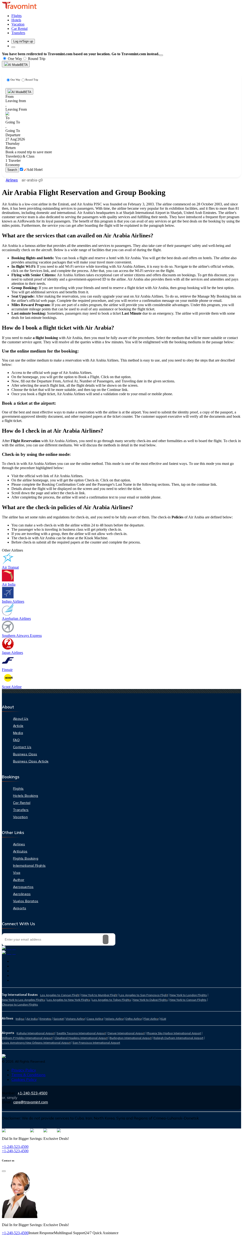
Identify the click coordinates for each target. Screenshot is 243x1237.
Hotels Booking (25, 795)
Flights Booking (25, 858)
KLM (163, 1018)
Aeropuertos (23, 887)
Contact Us (22, 747)
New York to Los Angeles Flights (23, 999)
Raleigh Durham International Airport (178, 1038)
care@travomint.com (30, 1102)
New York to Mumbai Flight (99, 995)
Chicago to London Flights (20, 1004)
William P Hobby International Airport (27, 1038)
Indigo (20, 1018)
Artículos (20, 851)
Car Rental (21, 803)
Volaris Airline (114, 1018)
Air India (32, 1018)
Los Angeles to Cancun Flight (59, 995)
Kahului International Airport (36, 1033)
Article (18, 726)
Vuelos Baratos (25, 901)
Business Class (25, 754)
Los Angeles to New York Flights (68, 999)
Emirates (45, 1018)
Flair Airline (151, 1018)
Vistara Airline (75, 1018)
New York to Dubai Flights (150, 999)
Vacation (20, 817)
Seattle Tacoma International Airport (81, 1033)
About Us (20, 718)
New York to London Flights (188, 995)
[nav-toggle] (13, 47)
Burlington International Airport (131, 1038)
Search (12, 170)
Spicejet (58, 1018)
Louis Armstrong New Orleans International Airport (36, 1042)
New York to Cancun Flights (188, 999)
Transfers (21, 810)
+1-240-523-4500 (32, 1093)
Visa (16, 872)
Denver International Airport (126, 1033)
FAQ (16, 740)
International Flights (29, 865)
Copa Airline (95, 1018)
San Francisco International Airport (96, 1042)
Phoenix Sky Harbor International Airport (174, 1033)
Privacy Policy (23, 1070)
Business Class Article (31, 761)
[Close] (161, 55)
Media (18, 733)
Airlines (12, 180)
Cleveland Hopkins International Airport (81, 1038)
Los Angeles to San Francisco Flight (143, 995)
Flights (18, 788)
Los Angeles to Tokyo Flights (111, 999)
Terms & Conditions (28, 1074)
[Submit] (105, 939)
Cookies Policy (24, 1079)
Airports (19, 908)
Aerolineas (22, 894)
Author (18, 880)
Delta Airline (134, 1018)
